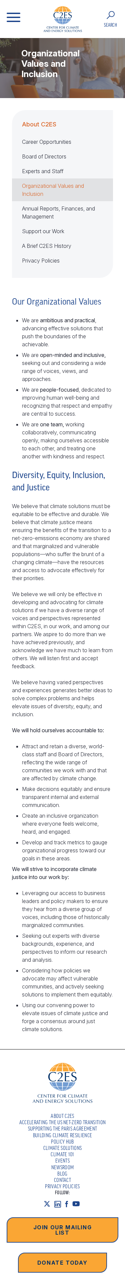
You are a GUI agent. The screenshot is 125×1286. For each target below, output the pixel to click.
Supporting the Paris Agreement (62, 1129)
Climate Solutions (62, 1148)
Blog (62, 1174)
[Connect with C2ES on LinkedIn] (59, 1204)
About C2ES (39, 124)
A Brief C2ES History (46, 246)
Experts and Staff (42, 171)
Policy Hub (62, 1142)
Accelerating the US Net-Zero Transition (62, 1122)
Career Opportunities (46, 141)
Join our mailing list (62, 1230)
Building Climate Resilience (62, 1135)
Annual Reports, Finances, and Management (58, 212)
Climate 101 (62, 1154)
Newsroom (62, 1167)
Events (62, 1161)
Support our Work (43, 231)
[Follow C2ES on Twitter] (49, 1204)
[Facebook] (68, 1204)
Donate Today (62, 1262)
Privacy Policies (41, 260)
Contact (62, 1180)
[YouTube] (78, 1204)
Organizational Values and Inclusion (53, 189)
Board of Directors (44, 156)
